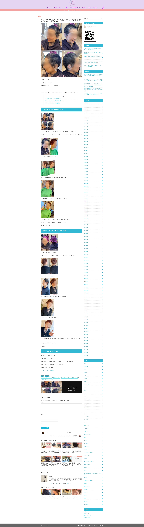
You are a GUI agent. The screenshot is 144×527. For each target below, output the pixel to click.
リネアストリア (87, 446)
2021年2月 (86, 284)
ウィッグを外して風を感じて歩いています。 (54, 100)
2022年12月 (86, 218)
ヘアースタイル (54, 7)
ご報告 (85, 378)
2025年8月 (86, 123)
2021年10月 (86, 260)
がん (43, 376)
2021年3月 (86, 281)
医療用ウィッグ (87, 467)
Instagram (64, 483)
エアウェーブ (86, 393)
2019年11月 (86, 328)
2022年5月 (86, 239)
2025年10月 (86, 117)
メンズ (85, 440)
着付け (85, 483)
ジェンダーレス (87, 416)
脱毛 (52, 379)
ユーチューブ (61, 7)
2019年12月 (86, 325)
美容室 (43, 379)
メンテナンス (86, 443)
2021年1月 (86, 287)
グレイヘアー (86, 407)
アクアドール (86, 384)
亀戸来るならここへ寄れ (88, 461)
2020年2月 (86, 319)
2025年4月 (86, 135)
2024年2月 (86, 177)
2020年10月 (86, 296)
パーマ (85, 422)
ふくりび (86, 381)
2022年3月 (86, 245)
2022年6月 (86, 236)
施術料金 (66, 7)
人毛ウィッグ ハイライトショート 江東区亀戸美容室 (92, 53)
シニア (85, 410)
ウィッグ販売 (84, 7)
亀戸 (73, 377)
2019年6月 (86, 343)
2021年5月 (86, 275)
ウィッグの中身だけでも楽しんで (52, 103)
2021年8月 (86, 266)
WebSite (54, 483)
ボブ (85, 437)
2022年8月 (86, 230)
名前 (42, 414)
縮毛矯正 (86, 489)
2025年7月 (86, 126)
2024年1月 (86, 180)
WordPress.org (86, 517)
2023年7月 (86, 198)
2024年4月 (86, 171)
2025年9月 (86, 120)
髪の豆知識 (86, 504)
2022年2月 (86, 248)
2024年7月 (86, 162)
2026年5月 (86, 103)
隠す (62, 96)
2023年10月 (86, 189)
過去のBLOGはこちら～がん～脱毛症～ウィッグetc (72, 10)
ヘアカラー (86, 431)
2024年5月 (86, 168)
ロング (85, 449)
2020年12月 (86, 290)
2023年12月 (86, 183)
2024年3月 (86, 174)
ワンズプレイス (64, 377)
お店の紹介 (48, 7)
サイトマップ (95, 7)
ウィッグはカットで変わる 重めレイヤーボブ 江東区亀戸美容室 (92, 66)
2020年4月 (86, 313)
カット (85, 396)
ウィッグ (50, 377)
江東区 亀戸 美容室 (88, 480)
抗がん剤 (76, 377)
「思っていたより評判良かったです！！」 (54, 98)
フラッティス (86, 425)
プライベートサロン (57, 377)
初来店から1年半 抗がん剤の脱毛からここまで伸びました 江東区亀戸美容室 (92, 57)
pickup (43, 377)
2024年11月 (86, 150)
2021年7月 (86, 269)
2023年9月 (86, 192)
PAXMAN (86, 366)
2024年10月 (86, 153)
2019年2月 (86, 355)
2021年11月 (86, 257)
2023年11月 (86, 186)
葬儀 (85, 498)
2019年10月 (86, 331)
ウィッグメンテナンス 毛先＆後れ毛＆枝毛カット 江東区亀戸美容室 (92, 49)
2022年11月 (86, 221)
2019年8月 (86, 337)
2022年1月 (86, 251)
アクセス (89, 7)
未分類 (85, 477)
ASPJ (85, 363)
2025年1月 (86, 144)
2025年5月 (86, 132)
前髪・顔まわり (87, 464)
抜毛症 (85, 470)
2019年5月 (86, 346)
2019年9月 (86, 334)
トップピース (86, 419)
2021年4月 (86, 278)
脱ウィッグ (47, 376)
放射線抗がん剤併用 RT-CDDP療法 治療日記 (92, 474)
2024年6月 (86, 165)
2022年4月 (86, 242)
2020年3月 (86, 316)
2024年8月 (86, 159)
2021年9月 (86, 263)
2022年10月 (86, 224)
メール (42, 418)
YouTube (69, 483)
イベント (86, 387)
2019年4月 (86, 349)
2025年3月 (86, 138)
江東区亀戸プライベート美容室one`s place (89, 525)
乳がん (69, 377)
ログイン (85, 511)
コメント (42, 402)
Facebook (58, 483)
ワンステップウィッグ (88, 452)
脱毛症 (85, 495)
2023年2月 (86, 212)
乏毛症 (85, 458)
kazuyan (50, 476)
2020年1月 (86, 322)
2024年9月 (86, 156)
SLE (85, 369)
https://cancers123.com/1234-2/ (47, 370)
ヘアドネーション (87, 434)
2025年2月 (86, 141)
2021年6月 (86, 272)
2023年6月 (86, 201)
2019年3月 (86, 352)
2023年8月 (86, 195)
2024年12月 (86, 147)
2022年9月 (86, 227)
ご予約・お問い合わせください (75, 7)
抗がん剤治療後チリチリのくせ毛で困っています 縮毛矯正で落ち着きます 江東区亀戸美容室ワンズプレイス (93, 85)
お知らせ (86, 372)
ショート (86, 413)
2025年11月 (86, 114)
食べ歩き (86, 501)
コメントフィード (87, 515)
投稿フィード (86, 513)
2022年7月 (86, 233)
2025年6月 (86, 129)
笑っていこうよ (87, 486)
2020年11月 (86, 293)
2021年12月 (86, 254)
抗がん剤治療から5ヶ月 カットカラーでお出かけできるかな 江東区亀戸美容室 (92, 62)
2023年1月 (86, 215)
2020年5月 (86, 310)
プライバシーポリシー (44, 525)
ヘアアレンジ (86, 428)
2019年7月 (86, 340)
